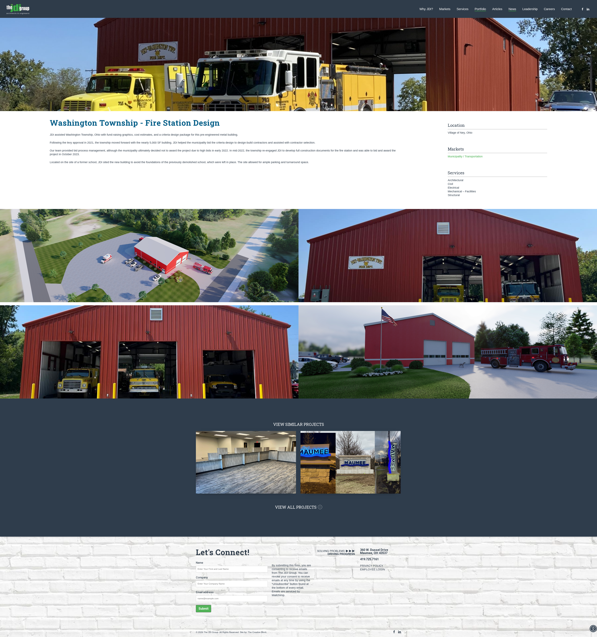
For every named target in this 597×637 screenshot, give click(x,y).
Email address (205, 592)
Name (199, 563)
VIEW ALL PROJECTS (296, 507)
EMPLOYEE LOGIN (372, 569)
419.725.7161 (369, 559)
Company (202, 577)
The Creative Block (257, 632)
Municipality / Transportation (465, 156)
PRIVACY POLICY (371, 565)
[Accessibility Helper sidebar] (593, 628)
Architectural (455, 180)
